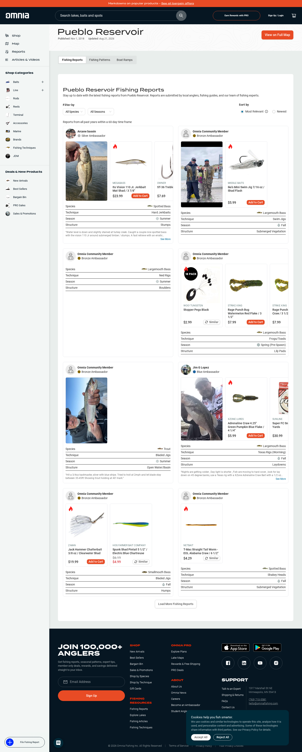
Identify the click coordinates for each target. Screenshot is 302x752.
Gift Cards (135, 688)
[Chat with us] (58, 743)
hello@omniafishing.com (263, 703)
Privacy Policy (204, 745)
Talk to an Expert (231, 688)
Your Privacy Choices (231, 745)
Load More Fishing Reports (175, 604)
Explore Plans (179, 651)
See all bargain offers (177, 3)
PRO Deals (177, 670)
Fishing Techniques (141, 727)
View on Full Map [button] (277, 35)
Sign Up (91, 696)
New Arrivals (137, 651)
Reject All (223, 737)
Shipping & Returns (233, 694)
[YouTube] (260, 663)
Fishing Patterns (99, 59)
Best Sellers (137, 657)
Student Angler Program (185, 711)
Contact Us (228, 707)
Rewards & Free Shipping (185, 663)
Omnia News (178, 692)
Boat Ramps (125, 59)
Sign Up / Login (276, 15)
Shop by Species (139, 676)
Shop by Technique (141, 682)
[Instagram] (276, 663)
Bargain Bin (136, 663)
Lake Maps (177, 657)
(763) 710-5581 (257, 699)
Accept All (200, 737)
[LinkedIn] (244, 663)
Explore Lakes (138, 715)
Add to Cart (140, 195)
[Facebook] (228, 663)
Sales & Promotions (141, 670)
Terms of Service (179, 745)
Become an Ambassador (185, 705)
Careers (175, 698)
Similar (213, 322)
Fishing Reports (72, 59)
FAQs (225, 701)
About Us (176, 686)
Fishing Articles (139, 721)
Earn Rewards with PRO (237, 15)
